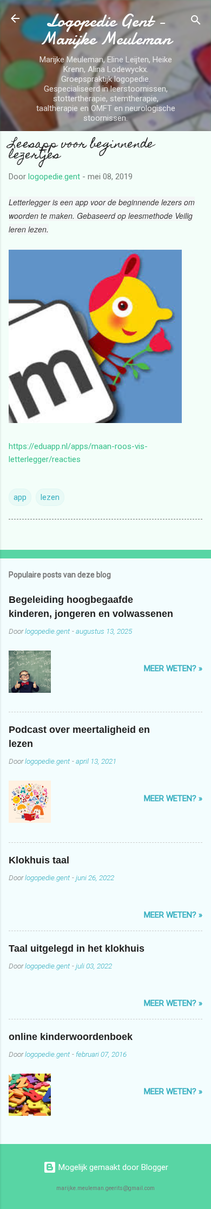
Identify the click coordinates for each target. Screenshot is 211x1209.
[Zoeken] (195, 21)
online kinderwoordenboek (71, 1036)
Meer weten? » (173, 668)
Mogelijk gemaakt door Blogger (112, 1167)
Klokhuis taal (39, 860)
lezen (50, 497)
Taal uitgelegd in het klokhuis (76, 948)
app (20, 497)
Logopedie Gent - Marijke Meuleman (105, 30)
